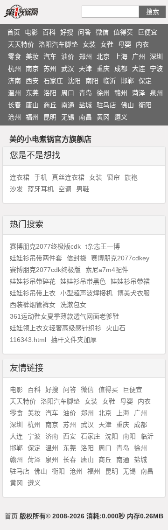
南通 (67, 105)
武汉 (67, 68)
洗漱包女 (73, 304)
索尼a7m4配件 (106, 269)
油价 (67, 56)
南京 (32, 68)
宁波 (156, 68)
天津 (85, 68)
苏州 (49, 68)
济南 (14, 80)
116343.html (28, 339)
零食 (14, 56)
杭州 (14, 68)
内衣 (142, 44)
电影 (31, 32)
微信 (102, 32)
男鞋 (82, 189)
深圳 (156, 56)
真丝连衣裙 (68, 177)
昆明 (49, 117)
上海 (120, 56)
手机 (40, 177)
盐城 (85, 105)
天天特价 (21, 44)
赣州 (120, 93)
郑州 (85, 56)
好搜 (66, 32)
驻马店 (106, 105)
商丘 (49, 105)
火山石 (116, 328)
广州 (138, 56)
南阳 (91, 80)
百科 (49, 32)
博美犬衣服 (133, 293)
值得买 (123, 32)
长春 (14, 105)
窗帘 (113, 177)
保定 (145, 80)
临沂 (109, 80)
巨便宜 (147, 32)
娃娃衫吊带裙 (130, 281)
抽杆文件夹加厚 (74, 339)
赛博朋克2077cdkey (120, 258)
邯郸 (127, 80)
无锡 (67, 117)
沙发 (16, 189)
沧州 (14, 117)
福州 (32, 117)
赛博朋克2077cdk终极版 (45, 269)
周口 (67, 93)
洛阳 (49, 93)
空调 (64, 189)
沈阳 (74, 80)
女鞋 (106, 44)
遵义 (120, 117)
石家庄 (53, 80)
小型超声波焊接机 (86, 293)
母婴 (124, 44)
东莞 (32, 93)
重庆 (103, 68)
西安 (32, 80)
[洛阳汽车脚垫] (31, 11)
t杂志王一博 (102, 246)
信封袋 (76, 258)
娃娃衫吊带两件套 (36, 258)
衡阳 (145, 105)
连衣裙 (19, 177)
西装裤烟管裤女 (33, 304)
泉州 (156, 93)
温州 (14, 93)
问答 (84, 32)
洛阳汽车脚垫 (58, 44)
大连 (138, 68)
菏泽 (138, 93)
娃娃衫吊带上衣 (33, 293)
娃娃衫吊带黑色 (83, 281)
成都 (120, 68)
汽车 (49, 56)
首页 (13, 32)
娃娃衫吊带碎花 (33, 281)
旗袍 (131, 177)
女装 (89, 44)
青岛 (85, 93)
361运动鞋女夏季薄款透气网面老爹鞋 (64, 316)
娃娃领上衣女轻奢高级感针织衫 (55, 328)
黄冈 (103, 117)
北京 (103, 56)
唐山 (32, 105)
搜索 (152, 11)
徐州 (103, 93)
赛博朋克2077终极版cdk (45, 246)
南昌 (85, 117)
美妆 (32, 56)
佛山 (127, 105)
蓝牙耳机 (41, 189)
